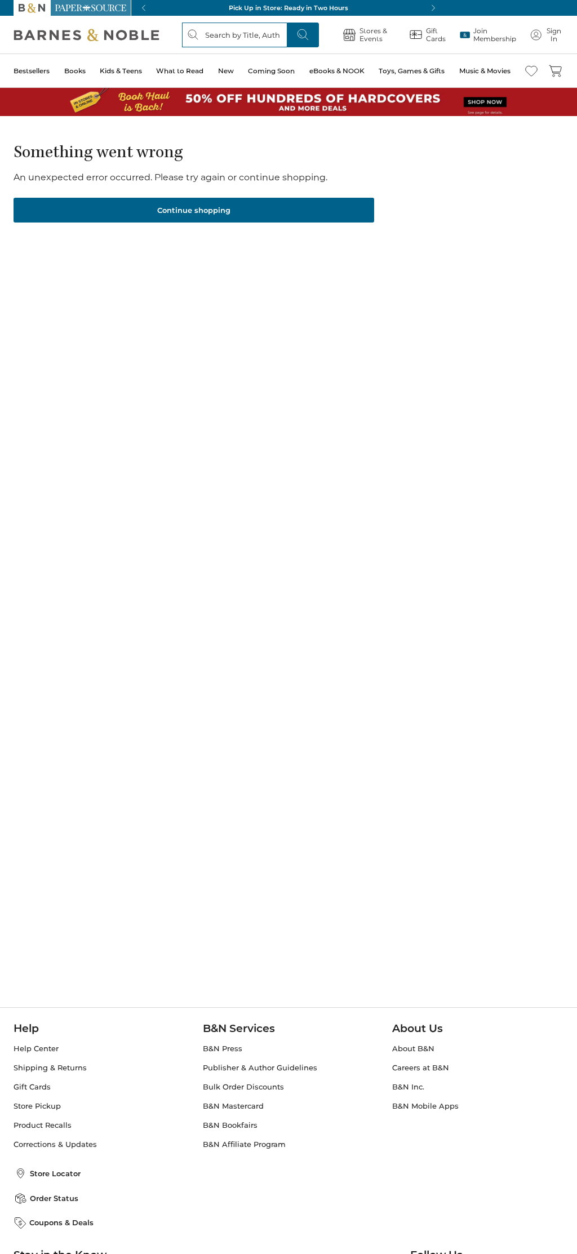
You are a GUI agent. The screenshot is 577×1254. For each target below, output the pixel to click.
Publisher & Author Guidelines (260, 1068)
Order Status (54, 1198)
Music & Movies (485, 70)
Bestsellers (32, 70)
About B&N (413, 1048)
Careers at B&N (420, 1068)
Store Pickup (37, 1106)
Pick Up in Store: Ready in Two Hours (288, 8)
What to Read (179, 70)
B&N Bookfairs (230, 1125)
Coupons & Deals (61, 1222)
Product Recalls (43, 1125)
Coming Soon (271, 70)
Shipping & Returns (50, 1068)
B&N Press (222, 1048)
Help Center (36, 1048)
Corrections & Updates (55, 1144)
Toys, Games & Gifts (412, 70)
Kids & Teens (121, 70)
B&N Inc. (408, 1087)
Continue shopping (193, 210)
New (226, 70)
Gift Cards (32, 1087)
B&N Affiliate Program (244, 1144)
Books (75, 70)
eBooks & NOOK (337, 70)
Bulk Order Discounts (243, 1087)
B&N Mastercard (233, 1106)
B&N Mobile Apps (425, 1106)
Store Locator (55, 1173)
